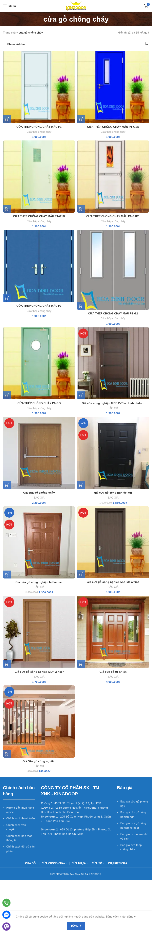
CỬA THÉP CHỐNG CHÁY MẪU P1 (39, 126)
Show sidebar (16, 44)
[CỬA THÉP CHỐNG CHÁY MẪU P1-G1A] (113, 87)
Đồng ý (76, 925)
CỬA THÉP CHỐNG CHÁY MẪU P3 (39, 305)
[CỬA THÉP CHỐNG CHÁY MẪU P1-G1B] (39, 176)
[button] (7, 119)
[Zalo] (6, 914)
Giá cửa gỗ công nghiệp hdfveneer (39, 582)
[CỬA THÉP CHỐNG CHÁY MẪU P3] (39, 266)
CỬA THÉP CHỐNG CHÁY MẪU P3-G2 (113, 313)
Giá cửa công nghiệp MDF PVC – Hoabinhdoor (113, 403)
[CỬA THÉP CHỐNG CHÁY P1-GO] (39, 363)
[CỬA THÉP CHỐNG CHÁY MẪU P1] (39, 87)
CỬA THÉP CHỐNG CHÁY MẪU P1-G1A (113, 126)
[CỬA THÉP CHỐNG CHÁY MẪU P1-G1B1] (113, 176)
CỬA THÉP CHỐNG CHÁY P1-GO (39, 403)
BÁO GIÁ (113, 408)
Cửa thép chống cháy (39, 131)
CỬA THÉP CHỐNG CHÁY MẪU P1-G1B (39, 216)
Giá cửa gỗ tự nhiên (113, 671)
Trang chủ (9, 32)
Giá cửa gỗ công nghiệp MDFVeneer (39, 671)
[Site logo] (76, 5)
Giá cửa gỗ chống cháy (39, 492)
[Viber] (6, 926)
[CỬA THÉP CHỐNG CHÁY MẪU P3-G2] (113, 270)
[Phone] (6, 902)
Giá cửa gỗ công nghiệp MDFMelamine (113, 581)
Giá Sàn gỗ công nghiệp (39, 761)
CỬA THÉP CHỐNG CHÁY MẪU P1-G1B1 (113, 216)
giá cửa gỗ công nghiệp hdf (113, 492)
